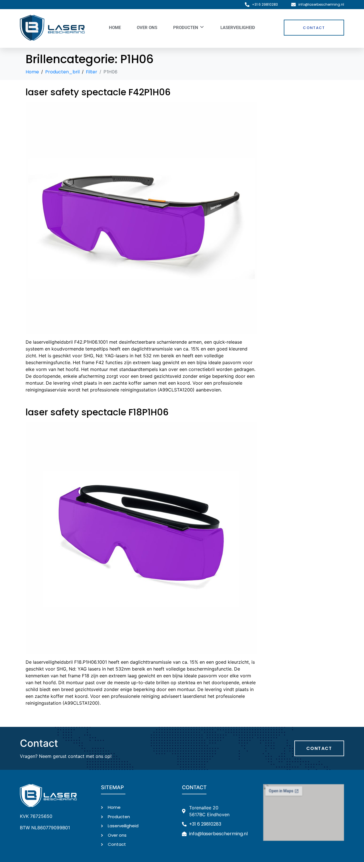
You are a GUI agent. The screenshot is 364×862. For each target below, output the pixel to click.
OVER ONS (147, 27)
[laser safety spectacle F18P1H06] (141, 538)
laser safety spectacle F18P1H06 (97, 412)
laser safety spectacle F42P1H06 (98, 92)
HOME (115, 27)
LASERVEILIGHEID (237, 27)
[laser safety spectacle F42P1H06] (141, 218)
